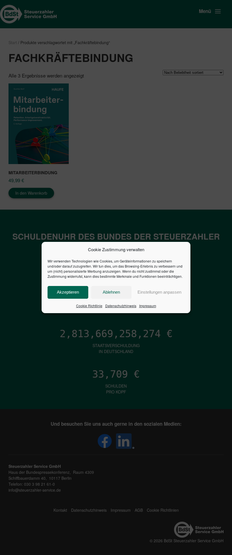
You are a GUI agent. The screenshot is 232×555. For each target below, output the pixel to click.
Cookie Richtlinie (89, 305)
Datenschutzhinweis (120, 305)
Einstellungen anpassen (159, 292)
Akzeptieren (68, 292)
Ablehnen (111, 292)
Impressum (147, 305)
